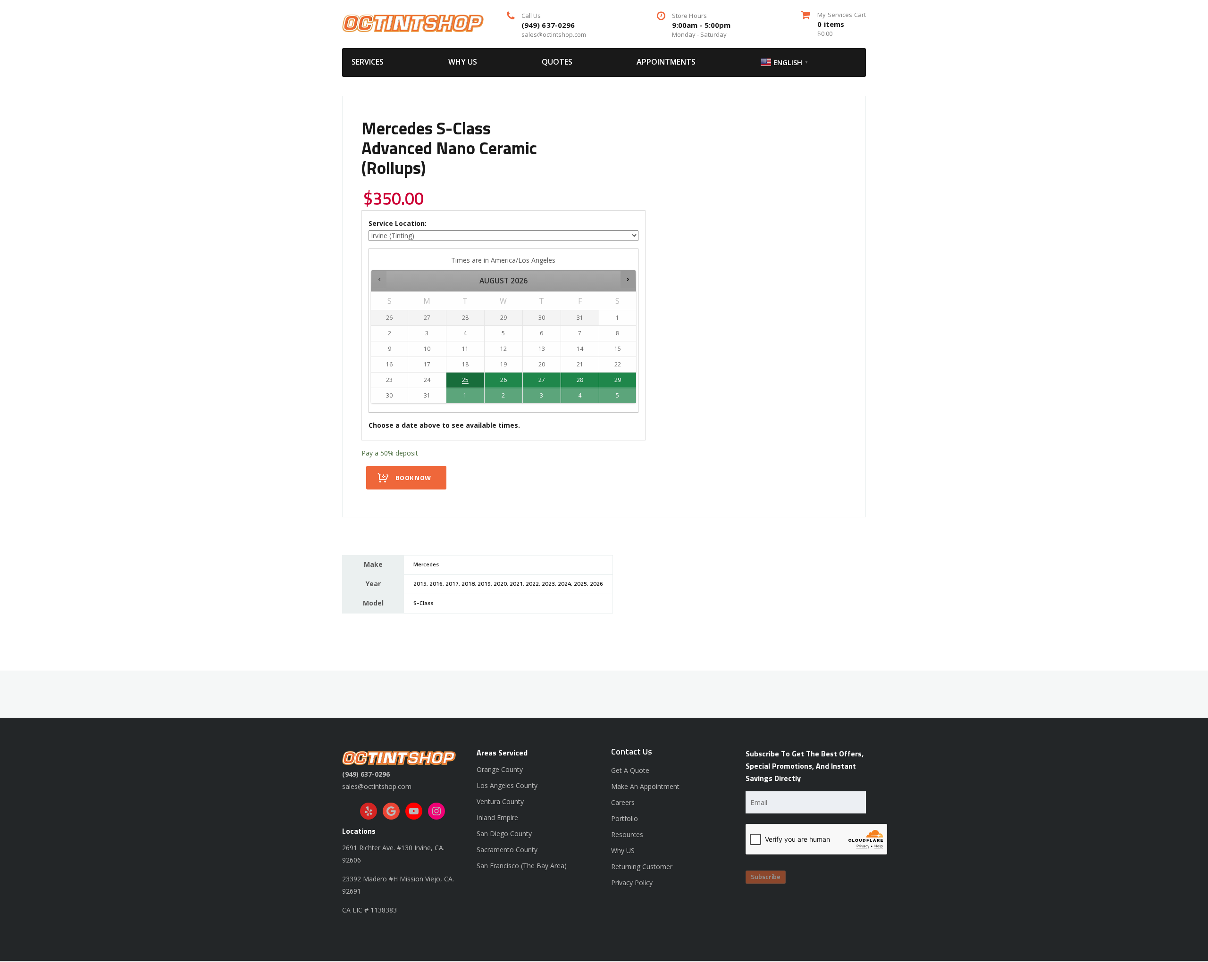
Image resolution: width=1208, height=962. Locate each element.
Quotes (557, 62)
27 (541, 380)
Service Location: (398, 223)
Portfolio (624, 818)
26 (503, 380)
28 (580, 380)
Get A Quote (630, 770)
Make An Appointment (645, 786)
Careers (623, 802)
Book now (413, 478)
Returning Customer (641, 866)
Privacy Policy (632, 882)
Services (368, 62)
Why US (462, 62)
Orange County (500, 769)
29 (617, 380)
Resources (627, 834)
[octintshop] (413, 22)
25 (465, 380)
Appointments (666, 62)
